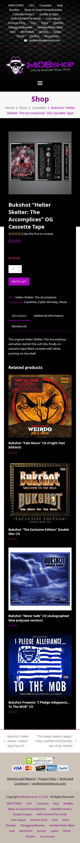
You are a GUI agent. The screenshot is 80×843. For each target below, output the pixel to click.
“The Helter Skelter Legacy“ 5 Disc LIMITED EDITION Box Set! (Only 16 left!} (53, 741)
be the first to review (38, 233)
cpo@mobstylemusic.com (49, 783)
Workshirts (26, 831)
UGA (55, 820)
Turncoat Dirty (38, 820)
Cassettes (30, 302)
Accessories (47, 836)
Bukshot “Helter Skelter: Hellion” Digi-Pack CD (16, 741)
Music (63, 302)
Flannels (11, 825)
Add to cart (19, 281)
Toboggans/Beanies (32, 825)
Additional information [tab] (49, 316)
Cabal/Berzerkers (61, 809)
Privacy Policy (47, 779)
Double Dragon (22, 814)
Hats (12, 831)
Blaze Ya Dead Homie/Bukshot (27, 809)
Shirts (65, 820)
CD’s (29, 803)
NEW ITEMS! (14, 803)
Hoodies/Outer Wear (62, 825)
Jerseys (41, 831)
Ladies (54, 831)
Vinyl (56, 803)
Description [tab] (19, 316)
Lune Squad (18, 820)
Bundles (68, 803)
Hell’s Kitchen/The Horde (51, 814)
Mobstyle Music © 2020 (33, 797)
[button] (40, 83)
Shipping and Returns (21, 779)
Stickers (30, 836)
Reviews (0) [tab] (19, 326)
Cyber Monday (48, 302)
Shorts (67, 831)
